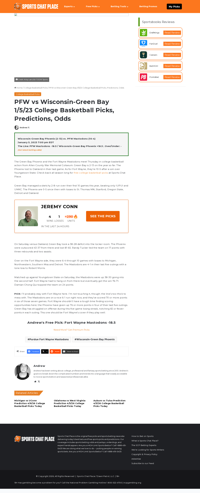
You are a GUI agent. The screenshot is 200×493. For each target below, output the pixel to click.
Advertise (136, 459)
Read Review (172, 32)
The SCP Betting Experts (143, 445)
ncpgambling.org (132, 482)
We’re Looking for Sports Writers (147, 450)
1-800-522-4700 (114, 482)
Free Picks (92, 6)
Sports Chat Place (86, 476)
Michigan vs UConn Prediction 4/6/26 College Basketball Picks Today (29, 403)
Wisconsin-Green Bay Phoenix (95, 339)
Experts (68, 6)
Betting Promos (148, 6)
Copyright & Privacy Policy (144, 454)
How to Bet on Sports (142, 436)
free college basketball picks (91, 172)
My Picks (174, 6)
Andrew (23, 127)
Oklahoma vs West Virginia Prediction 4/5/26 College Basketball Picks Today (70, 403)
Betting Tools (118, 6)
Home (19, 88)
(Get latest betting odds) (30, 150)
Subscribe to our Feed (142, 463)
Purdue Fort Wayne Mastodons (49, 339)
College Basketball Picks (36, 88)
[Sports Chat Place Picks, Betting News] (36, 6)
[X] (39, 381)
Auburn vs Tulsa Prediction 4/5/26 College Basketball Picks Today (109, 403)
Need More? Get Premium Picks (71, 329)
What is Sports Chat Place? (144, 440)
